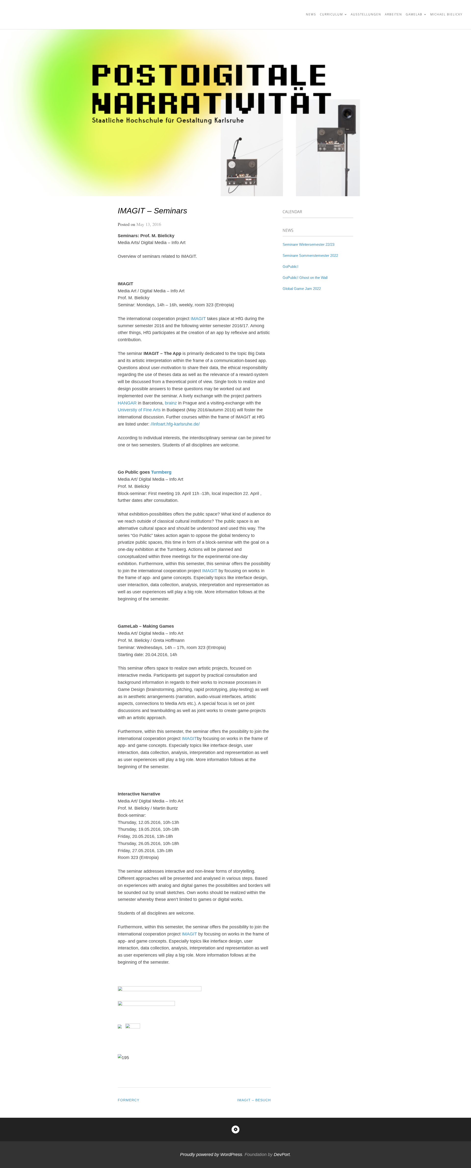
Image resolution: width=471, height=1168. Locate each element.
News (311, 14)
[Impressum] (235, 1129)
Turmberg (161, 472)
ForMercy (128, 1100)
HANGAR (127, 403)
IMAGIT (198, 318)
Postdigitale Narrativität (57, 11)
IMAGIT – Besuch (254, 1100)
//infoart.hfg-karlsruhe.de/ (175, 424)
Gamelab (414, 14)
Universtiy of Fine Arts (139, 409)
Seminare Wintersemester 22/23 (308, 244)
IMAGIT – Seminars (152, 210)
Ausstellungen (366, 14)
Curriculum (331, 14)
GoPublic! (290, 266)
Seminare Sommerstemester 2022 (310, 255)
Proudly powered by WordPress (211, 1154)
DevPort (282, 1154)
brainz (171, 403)
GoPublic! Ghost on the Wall (305, 277)
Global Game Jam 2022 (302, 288)
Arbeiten (393, 14)
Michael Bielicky (446, 14)
